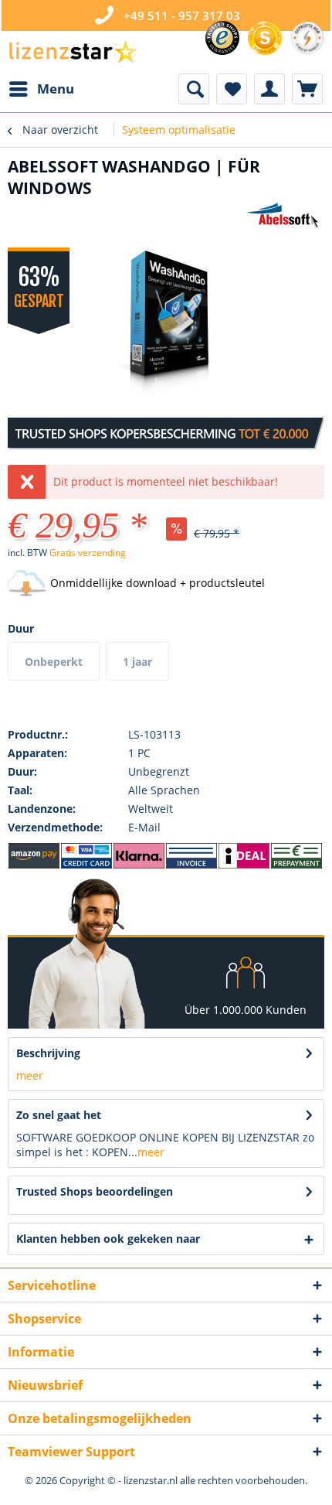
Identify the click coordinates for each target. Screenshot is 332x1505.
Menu (55, 88)
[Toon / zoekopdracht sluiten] (193, 88)
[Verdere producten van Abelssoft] (285, 216)
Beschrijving (48, 1053)
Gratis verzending (87, 552)
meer (29, 1075)
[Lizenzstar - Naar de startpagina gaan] (72, 52)
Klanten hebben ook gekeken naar (108, 1238)
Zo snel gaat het (58, 1114)
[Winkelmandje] (307, 88)
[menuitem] (41, 88)
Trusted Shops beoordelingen (94, 1191)
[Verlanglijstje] (231, 88)
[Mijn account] (269, 88)
